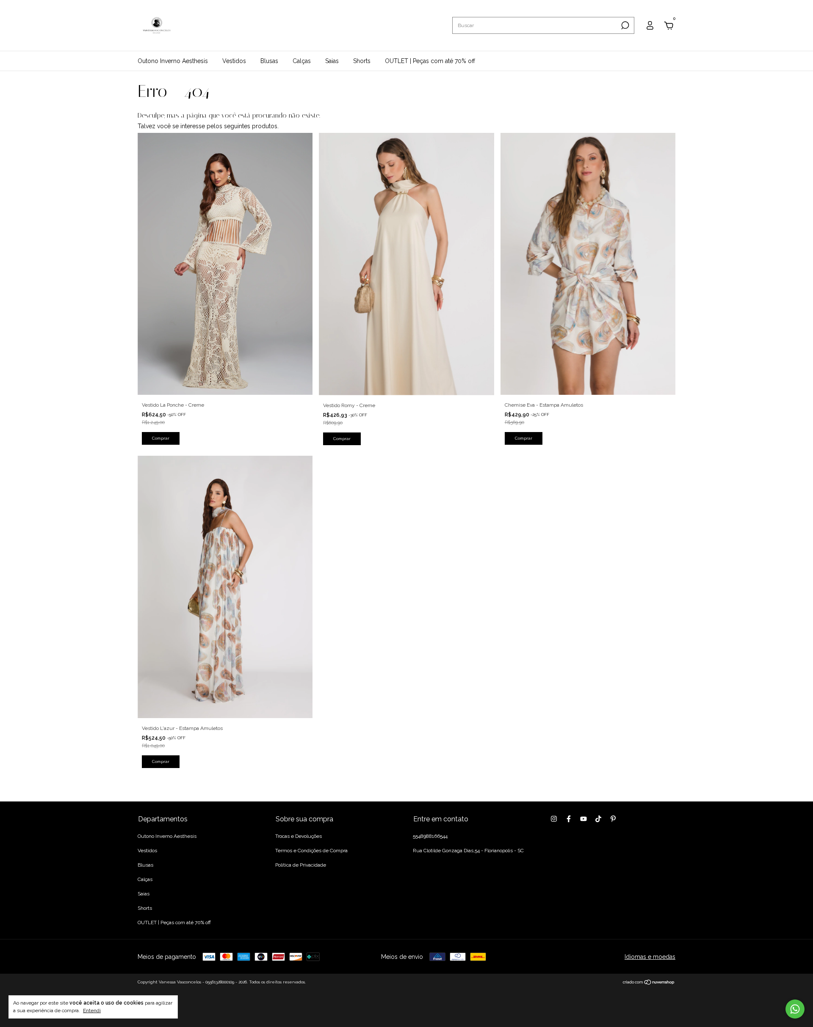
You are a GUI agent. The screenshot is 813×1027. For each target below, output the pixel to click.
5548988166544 (430, 836)
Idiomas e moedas (650, 956)
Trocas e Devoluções (298, 836)
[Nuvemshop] (648, 983)
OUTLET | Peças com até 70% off (430, 61)
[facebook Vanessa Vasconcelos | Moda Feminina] (568, 818)
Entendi (92, 1010)
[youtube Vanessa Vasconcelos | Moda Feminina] (583, 818)
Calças (302, 61)
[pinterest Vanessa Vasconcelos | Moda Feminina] (613, 818)
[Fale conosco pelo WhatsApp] (795, 1009)
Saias (332, 61)
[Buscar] (624, 25)
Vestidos (234, 61)
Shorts (362, 61)
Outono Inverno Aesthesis (173, 61)
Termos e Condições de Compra (311, 851)
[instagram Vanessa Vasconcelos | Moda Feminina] (553, 818)
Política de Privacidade (300, 865)
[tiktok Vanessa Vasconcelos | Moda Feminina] (598, 818)
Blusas (269, 61)
